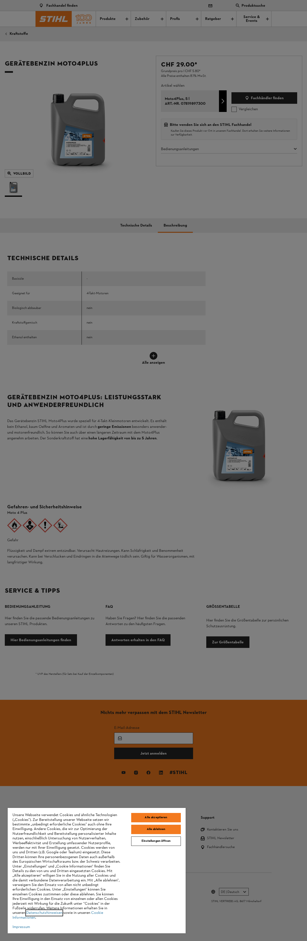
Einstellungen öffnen (156, 841)
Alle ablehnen (156, 829)
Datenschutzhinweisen (44, 913)
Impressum (21, 927)
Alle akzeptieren (156, 817)
